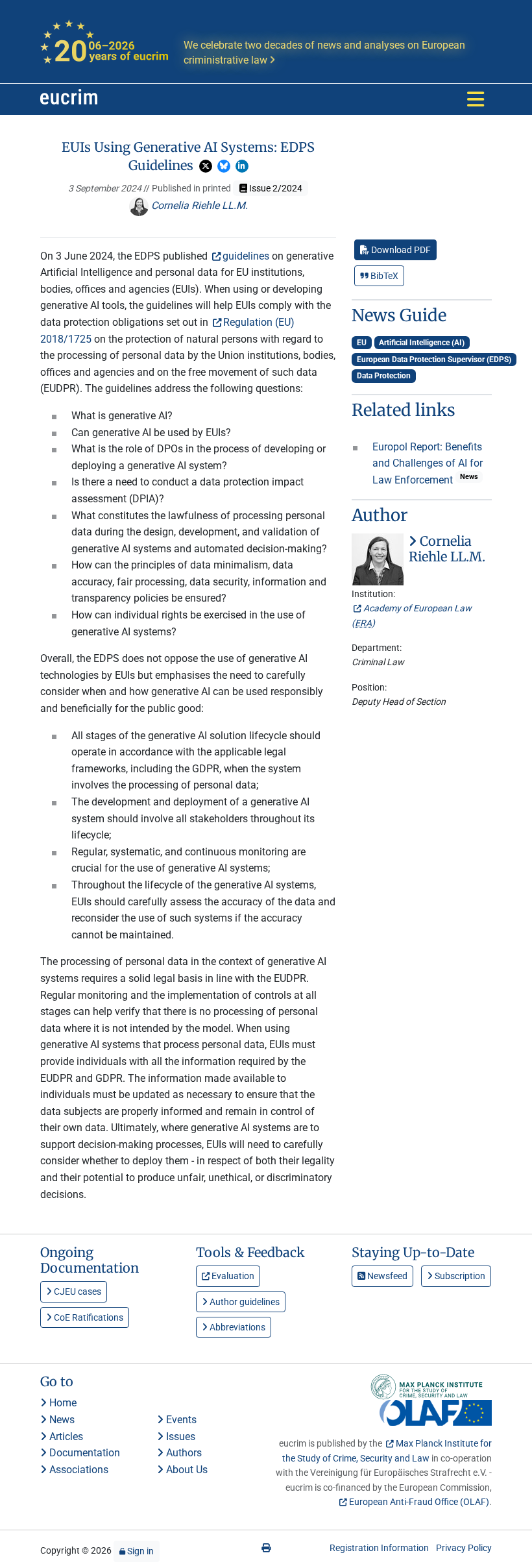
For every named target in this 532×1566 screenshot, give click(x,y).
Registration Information (379, 1548)
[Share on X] (205, 166)
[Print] (266, 1548)
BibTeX (383, 276)
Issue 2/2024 (274, 188)
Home (62, 1403)
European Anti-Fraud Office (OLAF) (419, 1502)
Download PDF (400, 250)
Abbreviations (236, 1327)
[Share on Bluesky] (223, 166)
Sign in (139, 1551)
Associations (77, 1469)
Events (180, 1419)
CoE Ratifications (87, 1317)
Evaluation (232, 1276)
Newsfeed (386, 1276)
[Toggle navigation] (475, 99)
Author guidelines (244, 1302)
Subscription (459, 1276)
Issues (179, 1436)
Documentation (83, 1453)
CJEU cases (76, 1291)
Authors (182, 1453)
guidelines (246, 256)
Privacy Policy (464, 1548)
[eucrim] (68, 99)
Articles (65, 1436)
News (61, 1419)
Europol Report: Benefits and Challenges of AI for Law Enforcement (427, 463)
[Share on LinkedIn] (242, 166)
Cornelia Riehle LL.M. (198, 205)
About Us (185, 1469)
